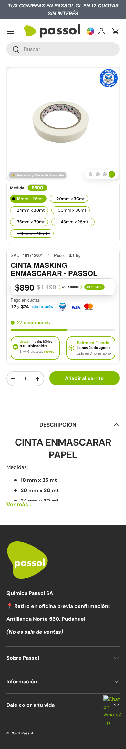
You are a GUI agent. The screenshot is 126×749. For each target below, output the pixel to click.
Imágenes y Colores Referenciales (40, 175)
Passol (27, 733)
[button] (116, 31)
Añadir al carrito (84, 378)
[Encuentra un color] (90, 31)
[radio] (28, 199)
